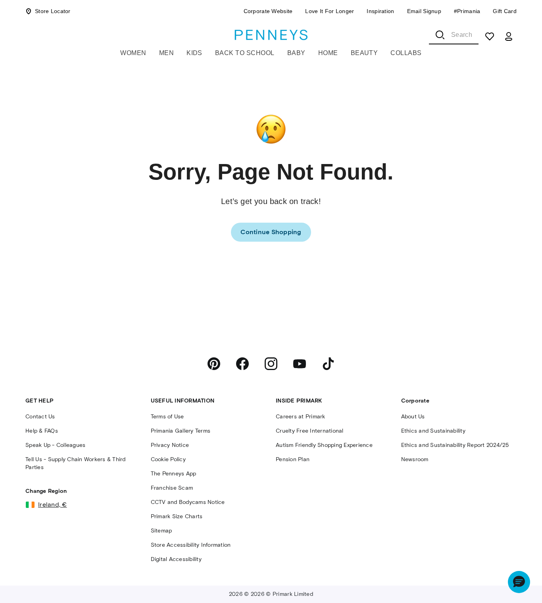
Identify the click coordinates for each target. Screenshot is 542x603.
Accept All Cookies (468, 572)
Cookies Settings (411, 595)
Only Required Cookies (359, 572)
